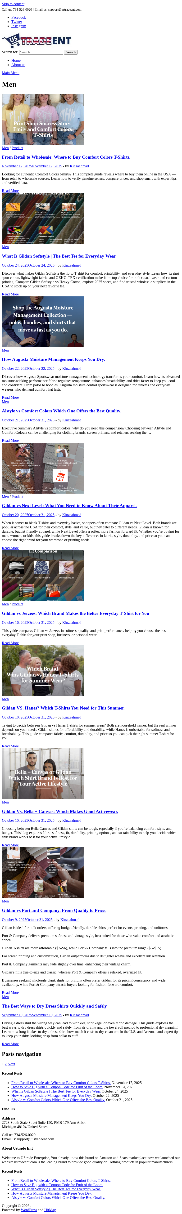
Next (11, 1064)
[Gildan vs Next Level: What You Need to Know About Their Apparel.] (91, 469)
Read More (10, 191)
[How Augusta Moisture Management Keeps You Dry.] (91, 322)
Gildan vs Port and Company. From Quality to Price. (54, 910)
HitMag (50, 1210)
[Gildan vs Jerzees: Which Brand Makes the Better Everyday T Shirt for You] (91, 576)
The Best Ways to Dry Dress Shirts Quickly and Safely (54, 1006)
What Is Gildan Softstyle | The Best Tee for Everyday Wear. (59, 256)
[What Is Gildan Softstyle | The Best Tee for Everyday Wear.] (91, 219)
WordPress (29, 1210)
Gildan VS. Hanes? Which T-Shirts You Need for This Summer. (63, 707)
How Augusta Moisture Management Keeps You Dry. (53, 359)
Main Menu (10, 73)
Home (16, 60)
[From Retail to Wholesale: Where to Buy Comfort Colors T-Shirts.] (91, 120)
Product (17, 148)
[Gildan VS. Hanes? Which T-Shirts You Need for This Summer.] (91, 671)
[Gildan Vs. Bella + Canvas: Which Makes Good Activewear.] (91, 774)
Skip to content (13, 4)
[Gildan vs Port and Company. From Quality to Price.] (91, 873)
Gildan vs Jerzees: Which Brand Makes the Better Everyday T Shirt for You (75, 613)
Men (5, 148)
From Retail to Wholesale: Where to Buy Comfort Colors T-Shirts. (66, 157)
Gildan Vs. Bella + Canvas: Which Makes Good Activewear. (60, 811)
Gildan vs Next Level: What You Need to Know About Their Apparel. (69, 505)
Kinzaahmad (79, 166)
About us (18, 65)
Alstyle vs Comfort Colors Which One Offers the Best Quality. (61, 410)
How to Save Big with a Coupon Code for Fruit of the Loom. (57, 1087)
